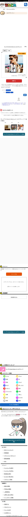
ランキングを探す (8, 468)
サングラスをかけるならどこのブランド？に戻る (14, 134)
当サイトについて (8, 450)
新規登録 (18, 414)
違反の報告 (7, 486)
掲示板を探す (7, 473)
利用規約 (6, 453)
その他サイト (7, 512)
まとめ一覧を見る (8, 476)
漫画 (7, 379)
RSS (5, 461)
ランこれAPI (7, 510)
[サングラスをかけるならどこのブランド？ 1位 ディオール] (20, 127)
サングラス (8, 92)
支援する (6, 504)
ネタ (7, 397)
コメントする (14, 274)
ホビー (7, 385)
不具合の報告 (7, 489)
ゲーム (7, 376)
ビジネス (21, 397)
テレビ (20, 382)
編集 (25, 94)
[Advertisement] (14, 30)
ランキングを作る (8, 471)
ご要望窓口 (7, 492)
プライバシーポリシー (10, 455)
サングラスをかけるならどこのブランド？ (13, 46)
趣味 (20, 391)
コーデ (12, 92)
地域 (20, 400)
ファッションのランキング (12, 9)
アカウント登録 (8, 479)
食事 (7, 394)
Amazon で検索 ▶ (22, 53)
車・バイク (21, 385)
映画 (7, 382)
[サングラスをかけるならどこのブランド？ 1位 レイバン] (14, 127)
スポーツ (8, 388)
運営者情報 (7, 458)
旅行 (20, 388)
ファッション (8, 90)
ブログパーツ (7, 507)
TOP (4, 9)
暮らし (20, 394)
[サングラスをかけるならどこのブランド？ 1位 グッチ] (7, 127)
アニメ (20, 376)
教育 (7, 400)
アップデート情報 (8, 497)
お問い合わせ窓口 (8, 494)
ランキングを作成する (14, 404)
